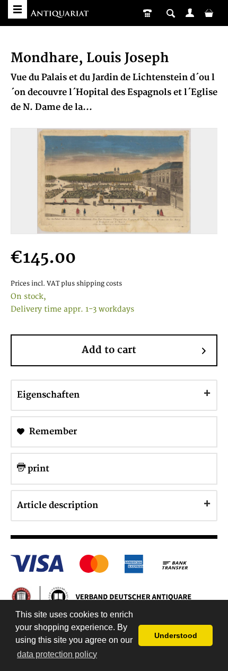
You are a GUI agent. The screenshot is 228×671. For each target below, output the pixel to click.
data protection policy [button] (57, 654)
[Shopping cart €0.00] (208, 12)
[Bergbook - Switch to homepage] (60, 14)
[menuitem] (189, 12)
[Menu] (17, 9)
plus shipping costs (91, 284)
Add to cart (109, 350)
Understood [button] (175, 635)
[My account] (189, 12)
